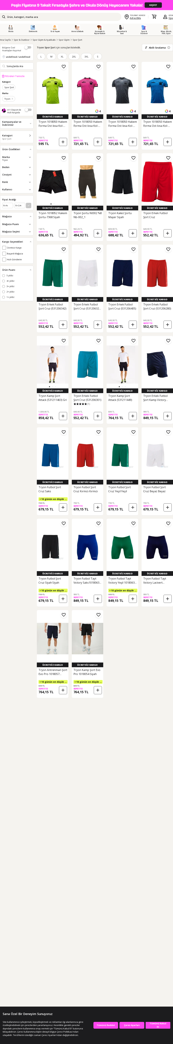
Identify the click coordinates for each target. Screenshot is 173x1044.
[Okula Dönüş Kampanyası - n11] (86, 5)
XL (62, 56)
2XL (74, 56)
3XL (86, 56)
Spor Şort (77, 39)
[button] (51, 204)
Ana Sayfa (5, 39)
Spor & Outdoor (22, 39)
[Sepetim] (154, 17)
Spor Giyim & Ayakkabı (44, 39)
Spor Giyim (64, 39)
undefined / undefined (18, 56)
